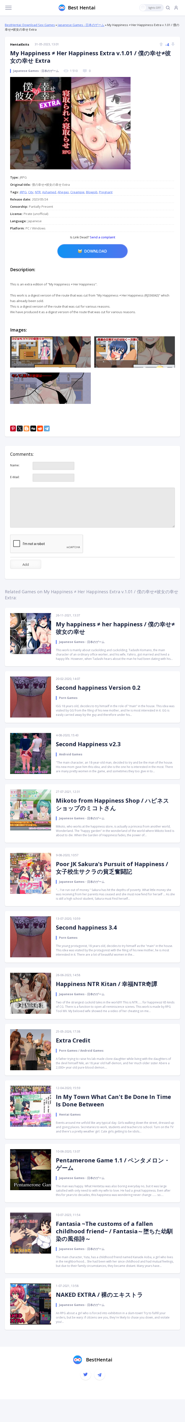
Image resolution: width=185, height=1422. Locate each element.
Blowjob (92, 192)
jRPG (23, 192)
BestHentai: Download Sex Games (30, 25)
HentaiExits (19, 44)
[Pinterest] (13, 428)
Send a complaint (102, 237)
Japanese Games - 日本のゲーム (81, 25)
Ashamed (49, 192)
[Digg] (33, 428)
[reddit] (40, 428)
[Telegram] (47, 428)
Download (95, 251)
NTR (38, 192)
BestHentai (99, 1359)
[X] (20, 428)
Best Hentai (81, 7)
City (30, 192)
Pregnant (105, 192)
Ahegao (63, 192)
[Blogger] (26, 428)
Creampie (77, 192)
